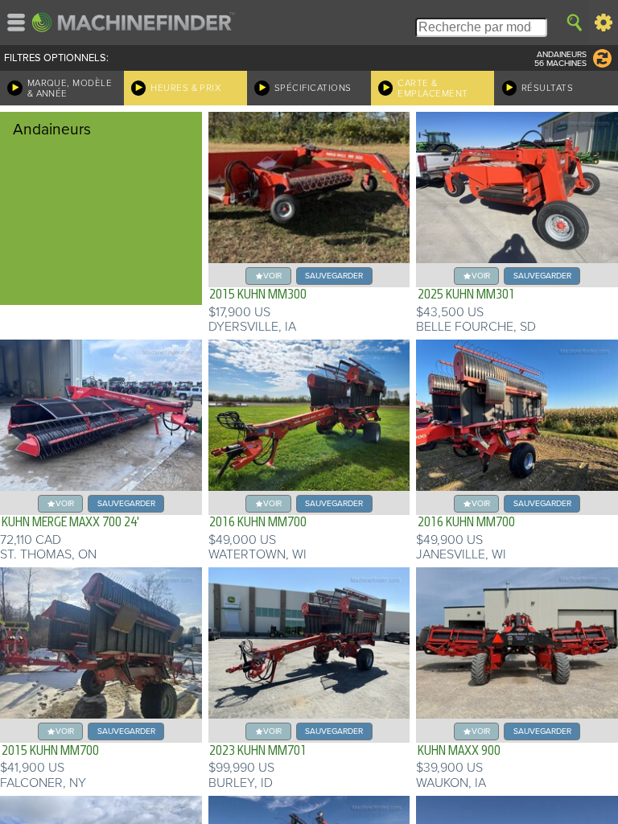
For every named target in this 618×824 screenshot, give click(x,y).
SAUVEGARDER (334, 275)
